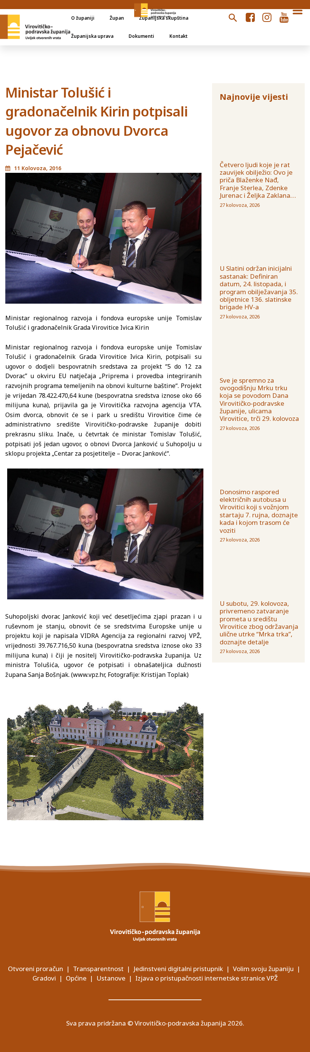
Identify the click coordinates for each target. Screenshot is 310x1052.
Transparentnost (98, 968)
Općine (76, 978)
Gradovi (44, 978)
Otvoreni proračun (35, 968)
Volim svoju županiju (263, 968)
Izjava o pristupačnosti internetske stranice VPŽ (206, 978)
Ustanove (111, 978)
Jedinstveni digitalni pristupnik (178, 968)
